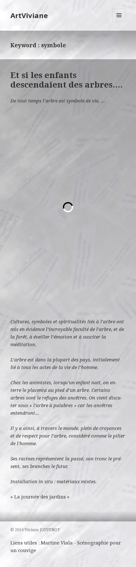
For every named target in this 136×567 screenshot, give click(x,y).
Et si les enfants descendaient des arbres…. (66, 79)
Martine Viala (57, 542)
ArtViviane (29, 15)
